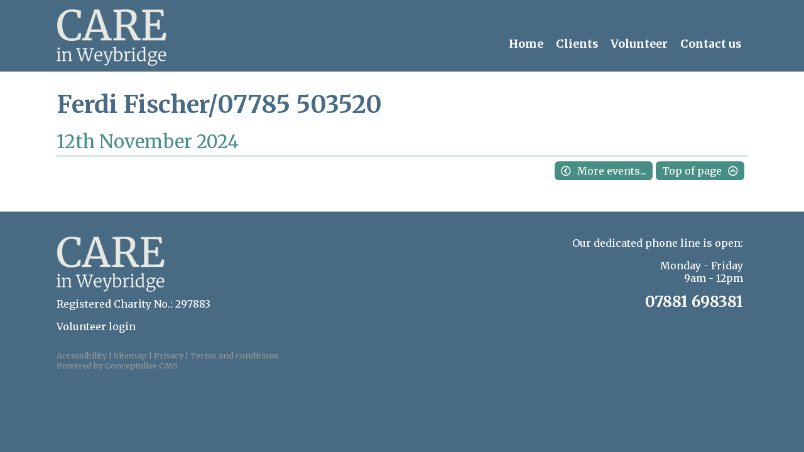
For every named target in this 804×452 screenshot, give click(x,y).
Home (526, 44)
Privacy (168, 355)
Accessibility (82, 355)
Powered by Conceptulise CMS (117, 365)
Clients (577, 44)
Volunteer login (96, 326)
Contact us (710, 44)
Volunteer (639, 44)
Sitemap (130, 355)
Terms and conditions (234, 355)
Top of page (692, 170)
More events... (611, 170)
